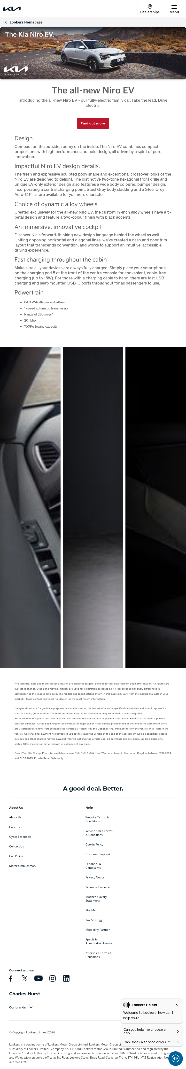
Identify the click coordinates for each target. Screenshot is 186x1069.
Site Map (91, 910)
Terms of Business (97, 887)
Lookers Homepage (26, 22)
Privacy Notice (95, 877)
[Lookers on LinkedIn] (65, 978)
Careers (14, 827)
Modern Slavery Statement (96, 899)
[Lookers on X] (24, 978)
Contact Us (16, 846)
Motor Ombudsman (22, 866)
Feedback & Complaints (93, 866)
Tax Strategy (93, 920)
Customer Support (97, 854)
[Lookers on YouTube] (37, 978)
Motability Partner (97, 930)
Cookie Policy (94, 844)
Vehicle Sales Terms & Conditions (99, 833)
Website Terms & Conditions (97, 819)
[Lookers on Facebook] (10, 978)
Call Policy (16, 856)
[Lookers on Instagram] (51, 978)
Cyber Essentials (20, 837)
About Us (15, 817)
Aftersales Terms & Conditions (98, 955)
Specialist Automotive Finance (98, 941)
